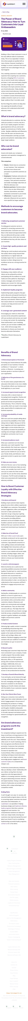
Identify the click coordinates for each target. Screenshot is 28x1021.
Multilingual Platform (14, 929)
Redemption (14, 921)
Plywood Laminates (14, 884)
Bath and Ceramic (14, 881)
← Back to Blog (5, 12)
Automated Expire (14, 934)
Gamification (14, 913)
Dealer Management (14, 871)
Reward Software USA (14, 949)
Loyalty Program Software (14, 860)
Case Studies (14, 973)
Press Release (14, 978)
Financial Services (14, 905)
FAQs (14, 989)
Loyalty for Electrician (14, 903)
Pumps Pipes (14, 892)
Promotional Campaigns (14, 926)
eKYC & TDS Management (14, 918)
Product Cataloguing (14, 937)
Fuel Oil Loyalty (14, 897)
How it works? (14, 981)
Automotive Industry (14, 895)
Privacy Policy (14, 970)
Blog (14, 975)
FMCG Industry (14, 900)
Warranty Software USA (14, 955)
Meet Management (14, 874)
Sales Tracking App (14, 863)
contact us (4, 823)
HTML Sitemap (14, 986)
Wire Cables (14, 886)
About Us (14, 962)
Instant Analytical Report (14, 940)
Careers (14, 967)
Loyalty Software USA (14, 947)
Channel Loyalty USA (14, 952)
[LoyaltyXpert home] (9, 4)
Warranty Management (14, 866)
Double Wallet (14, 931)
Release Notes (14, 984)
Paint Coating (14, 889)
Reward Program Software (14, 868)
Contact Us (14, 965)
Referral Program (14, 915)
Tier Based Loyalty (14, 923)
